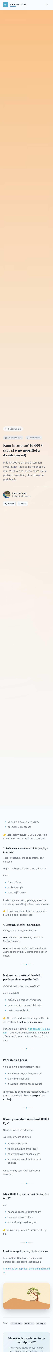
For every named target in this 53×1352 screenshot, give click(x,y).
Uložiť (23, 503)
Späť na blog (14, 429)
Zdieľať (11, 503)
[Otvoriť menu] (47, 4)
